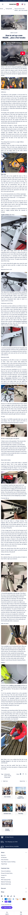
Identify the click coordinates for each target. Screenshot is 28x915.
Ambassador (7, 774)
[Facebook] (1, 896)
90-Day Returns (5, 0)
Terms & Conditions (6, 871)
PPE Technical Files (5, 879)
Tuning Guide (9, 8)
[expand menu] (3, 4)
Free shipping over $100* (12, 0)
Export (5, 775)
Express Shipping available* (21, 0)
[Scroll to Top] (25, 907)
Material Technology (6, 882)
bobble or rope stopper (15, 685)
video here (15, 325)
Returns (3, 877)
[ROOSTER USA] (14, 4)
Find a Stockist (4, 859)
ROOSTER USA (8, 904)
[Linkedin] (14, 896)
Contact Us (3, 875)
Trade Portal (4, 864)
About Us (3, 855)
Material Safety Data (6, 884)
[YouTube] (8, 896)
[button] (24, 4)
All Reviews (4, 857)
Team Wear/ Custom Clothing (8, 861)
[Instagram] (4, 896)
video (24, 379)
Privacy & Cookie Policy (6, 873)
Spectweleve (8, 378)
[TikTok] (11, 896)
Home (1, 8)
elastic (8, 405)
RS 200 (9, 775)
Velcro (13, 488)
